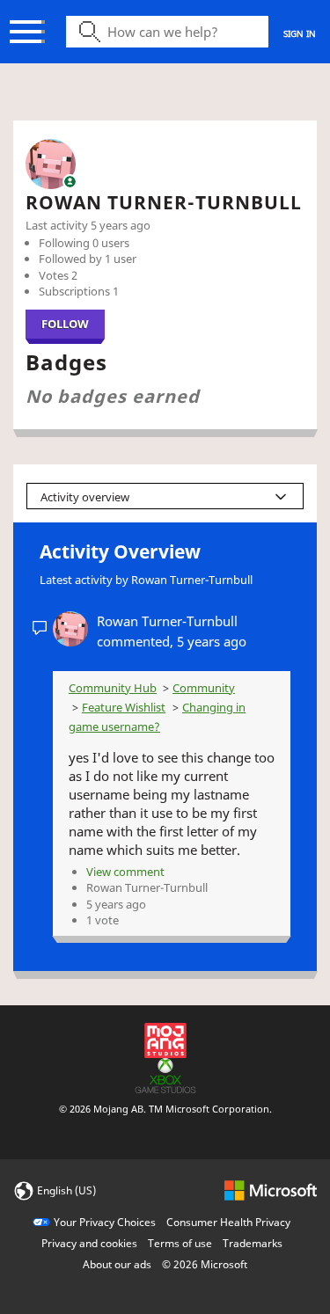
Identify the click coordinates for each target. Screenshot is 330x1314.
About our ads (117, 1264)
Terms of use (180, 1243)
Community (203, 688)
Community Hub (113, 688)
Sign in (299, 33)
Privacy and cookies (89, 1243)
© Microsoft (204, 1264)
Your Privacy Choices (105, 1222)
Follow (65, 324)
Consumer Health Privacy (228, 1222)
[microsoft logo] (270, 1189)
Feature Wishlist (123, 707)
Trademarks (252, 1243)
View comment (125, 872)
